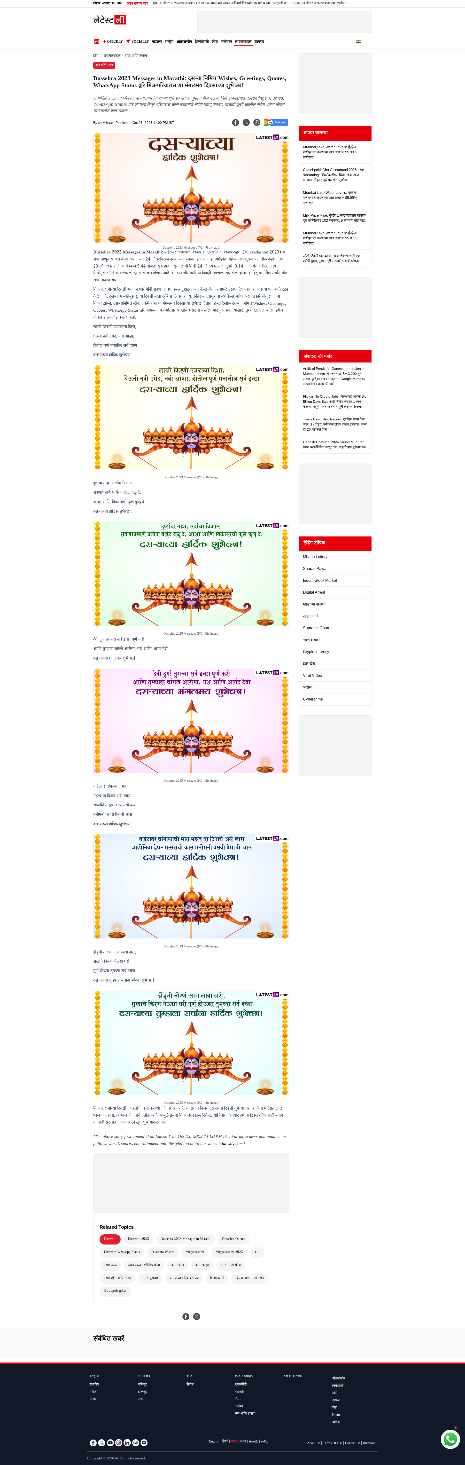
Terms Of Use (332, 1443)
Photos (336, 1415)
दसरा (257, 1252)
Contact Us (352, 1443)
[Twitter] (101, 1442)
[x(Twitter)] (246, 122)
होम (95, 56)
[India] (358, 42)
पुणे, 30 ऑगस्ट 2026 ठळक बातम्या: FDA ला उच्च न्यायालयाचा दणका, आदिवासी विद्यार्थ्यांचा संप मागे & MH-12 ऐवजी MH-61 (180, 3)
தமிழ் (264, 1442)
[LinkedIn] (127, 1442)
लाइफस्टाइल (243, 42)
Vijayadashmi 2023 (229, 1252)
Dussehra (110, 1239)
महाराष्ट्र (157, 42)
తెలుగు (253, 1442)
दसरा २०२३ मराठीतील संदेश (144, 1265)
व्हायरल (259, 42)
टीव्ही (140, 1399)
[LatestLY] (109, 23)
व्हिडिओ (336, 1422)
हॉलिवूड (142, 1392)
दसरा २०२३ (110, 1265)
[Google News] (135, 1442)
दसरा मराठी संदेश (231, 1265)
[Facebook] (235, 122)
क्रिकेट (190, 1385)
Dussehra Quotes (233, 1239)
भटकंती (239, 1392)
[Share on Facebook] (186, 1316)
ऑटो (334, 1393)
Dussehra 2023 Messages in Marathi (185, 1239)
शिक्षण (93, 1399)
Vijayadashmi (195, 1252)
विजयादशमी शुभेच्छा (115, 1291)
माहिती (93, 1392)
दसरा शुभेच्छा (150, 1278)
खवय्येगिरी (241, 1385)
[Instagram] (118, 1442)
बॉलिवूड (142, 1385)
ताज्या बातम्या (316, 133)
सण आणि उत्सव (136, 56)
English (214, 1442)
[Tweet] (196, 1316)
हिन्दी (225, 1442)
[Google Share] (276, 125)
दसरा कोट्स (202, 1265)
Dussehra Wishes (162, 1252)
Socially (140, 42)
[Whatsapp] (257, 122)
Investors (369, 1443)
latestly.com (232, 1144)
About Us (313, 1443)
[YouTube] (110, 1442)
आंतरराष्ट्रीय (184, 42)
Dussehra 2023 (138, 1239)
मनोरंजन (226, 42)
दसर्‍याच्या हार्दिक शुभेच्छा (184, 1278)
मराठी (234, 1442)
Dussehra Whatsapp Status (122, 1252)
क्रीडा (215, 42)
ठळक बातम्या (292, 1376)
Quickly (115, 42)
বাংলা (243, 1442)
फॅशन (238, 1399)
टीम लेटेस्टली (105, 123)
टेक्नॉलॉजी (202, 42)
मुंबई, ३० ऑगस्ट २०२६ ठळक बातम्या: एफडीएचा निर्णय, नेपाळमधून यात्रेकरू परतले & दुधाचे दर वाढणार (307, 3)
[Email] (144, 1442)
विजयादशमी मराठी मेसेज (250, 1278)
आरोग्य (239, 1407)
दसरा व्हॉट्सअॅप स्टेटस (117, 1278)
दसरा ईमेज (177, 1265)
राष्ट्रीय (169, 42)
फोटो (334, 1408)
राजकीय (94, 1385)
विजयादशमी (217, 1278)
